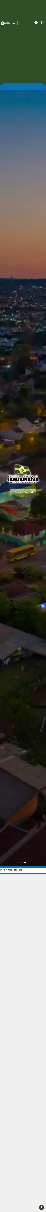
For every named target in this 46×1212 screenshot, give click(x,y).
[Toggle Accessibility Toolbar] (41, 1207)
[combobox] (19, 492)
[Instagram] (42, 22)
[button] (23, 87)
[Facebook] (36, 22)
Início (2, 870)
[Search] (32, 492)
